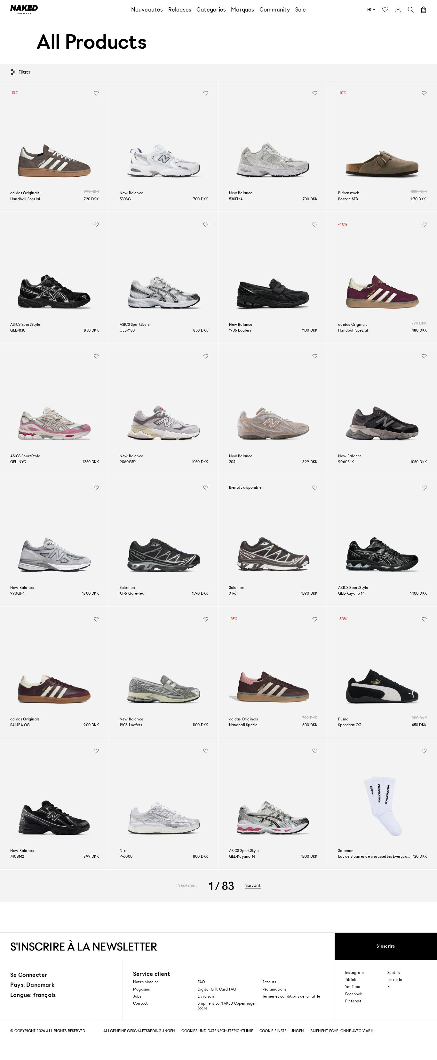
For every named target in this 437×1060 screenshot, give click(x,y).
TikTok (350, 979)
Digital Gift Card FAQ (217, 989)
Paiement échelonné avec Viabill (343, 1030)
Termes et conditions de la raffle (291, 996)
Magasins (141, 989)
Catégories (211, 9)
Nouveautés (147, 9)
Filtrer (24, 72)
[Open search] (410, 9)
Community (274, 9)
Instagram (354, 972)
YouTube (352, 986)
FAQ (201, 981)
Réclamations (274, 989)
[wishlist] (96, 93)
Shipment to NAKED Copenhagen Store (227, 1005)
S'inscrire (386, 946)
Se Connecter (28, 974)
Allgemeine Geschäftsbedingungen (139, 1030)
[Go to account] (398, 9)
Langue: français (33, 994)
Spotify (393, 972)
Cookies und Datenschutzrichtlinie (217, 1030)
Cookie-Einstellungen (281, 1030)
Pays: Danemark (32, 984)
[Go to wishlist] (385, 9)
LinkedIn (394, 979)
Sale (300, 9)
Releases (180, 9)
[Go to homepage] (24, 9)
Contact (140, 1003)
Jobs (137, 996)
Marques (242, 9)
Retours (269, 981)
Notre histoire (145, 981)
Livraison (206, 996)
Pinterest (353, 1001)
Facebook (353, 994)
